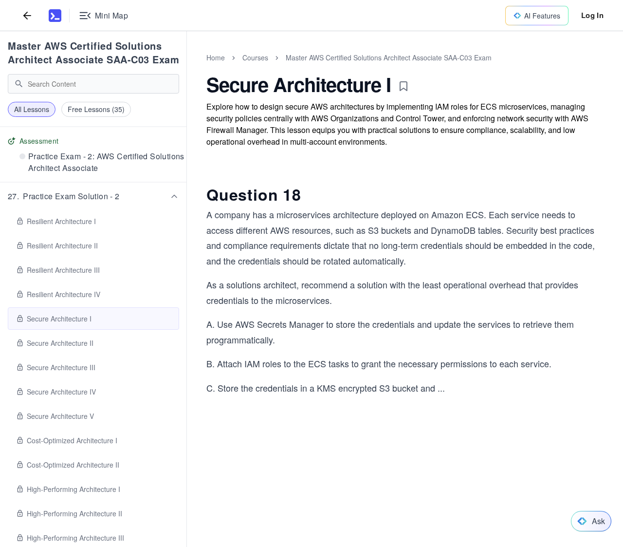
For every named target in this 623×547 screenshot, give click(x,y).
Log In (592, 15)
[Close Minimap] (187, 68)
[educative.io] (55, 15)
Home (215, 57)
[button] (93, 196)
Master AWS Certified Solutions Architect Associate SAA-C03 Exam (93, 52)
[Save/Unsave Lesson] (403, 86)
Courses (255, 57)
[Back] (27, 15)
